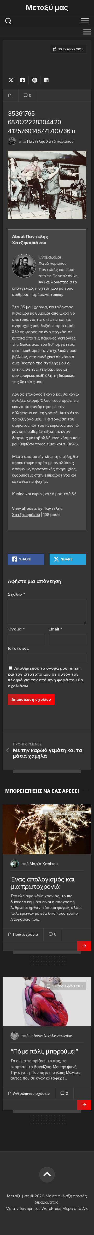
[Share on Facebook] (22, 80)
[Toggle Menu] (87, 31)
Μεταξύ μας (47, 7)
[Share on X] (12, 80)
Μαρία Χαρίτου (44, 863)
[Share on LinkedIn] (46, 80)
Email (55, 629)
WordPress (51, 1208)
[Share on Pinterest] (34, 80)
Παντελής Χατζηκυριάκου (50, 141)
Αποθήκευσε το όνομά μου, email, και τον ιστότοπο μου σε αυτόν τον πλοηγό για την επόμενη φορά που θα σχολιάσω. (45, 677)
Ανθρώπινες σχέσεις (31, 1093)
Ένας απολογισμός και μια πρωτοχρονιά (42, 883)
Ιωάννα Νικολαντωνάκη (51, 1036)
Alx (85, 1208)
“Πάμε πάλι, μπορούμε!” (44, 1051)
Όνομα (16, 629)
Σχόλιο (16, 594)
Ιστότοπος (18, 648)
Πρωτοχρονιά (25, 934)
